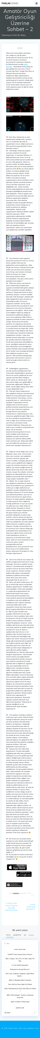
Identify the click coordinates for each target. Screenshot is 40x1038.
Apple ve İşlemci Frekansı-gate (20, 1001)
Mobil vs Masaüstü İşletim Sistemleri (20, 980)
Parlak (10, 3)
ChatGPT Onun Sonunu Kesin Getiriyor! (20, 954)
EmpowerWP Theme (8, 1030)
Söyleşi (20, 48)
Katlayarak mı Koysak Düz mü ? (20, 969)
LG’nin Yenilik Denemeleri (20, 965)
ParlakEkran (16, 893)
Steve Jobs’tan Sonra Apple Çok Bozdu (20, 984)
